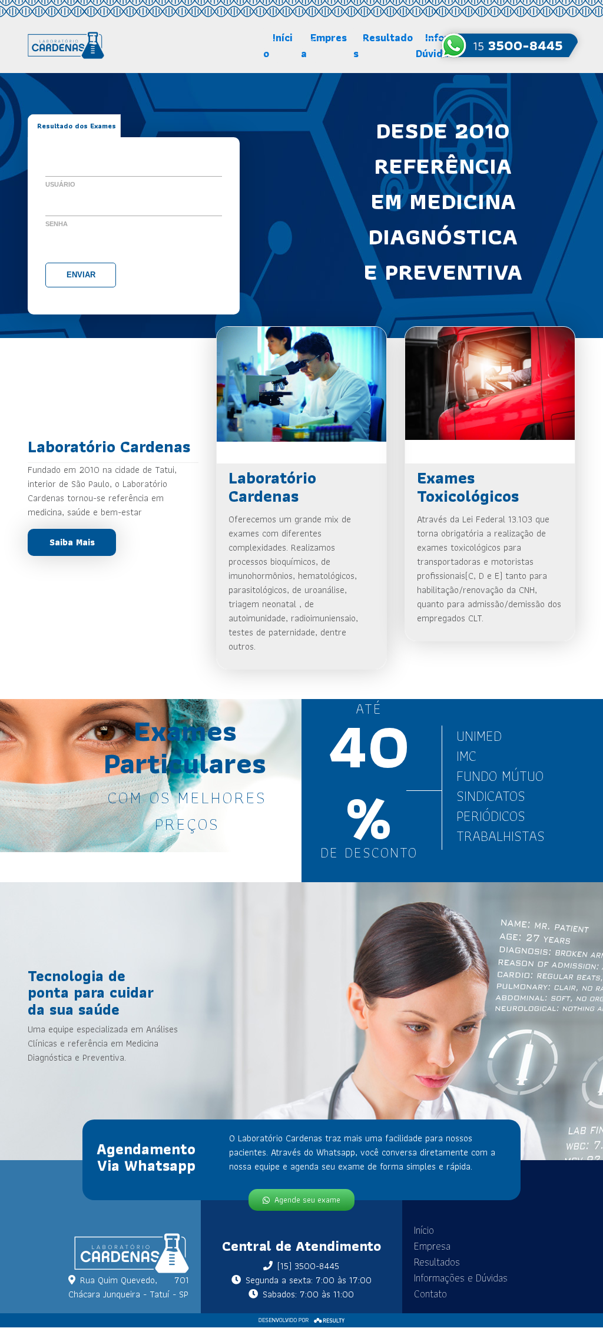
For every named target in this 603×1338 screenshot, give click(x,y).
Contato (430, 1293)
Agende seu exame (307, 1199)
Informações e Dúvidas (461, 1277)
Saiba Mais (72, 542)
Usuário (60, 184)
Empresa (324, 45)
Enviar (81, 274)
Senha (56, 223)
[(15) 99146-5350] (509, 45)
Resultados (383, 45)
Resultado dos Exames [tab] (76, 125)
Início (278, 45)
